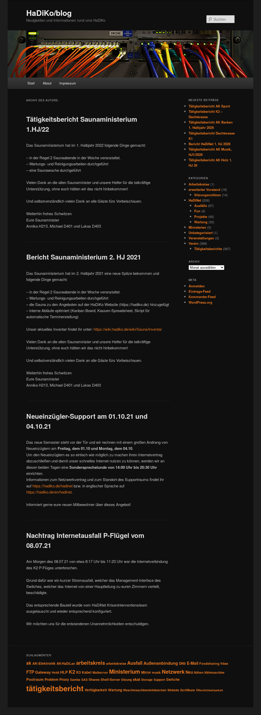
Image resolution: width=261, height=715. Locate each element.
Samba (75, 679)
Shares (94, 679)
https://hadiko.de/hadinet (52, 485)
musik (156, 672)
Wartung (200, 221)
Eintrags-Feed (200, 291)
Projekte (200, 216)
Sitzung (126, 679)
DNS (182, 663)
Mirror (146, 672)
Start (31, 83)
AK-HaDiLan (66, 663)
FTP (30, 672)
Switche (173, 679)
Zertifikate (187, 690)
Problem (51, 679)
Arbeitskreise (199, 184)
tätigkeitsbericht (55, 688)
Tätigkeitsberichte (208, 248)
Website (173, 690)
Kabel (87, 672)
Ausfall (134, 662)
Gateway (43, 672)
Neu (189, 672)
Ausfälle (200, 205)
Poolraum (35, 679)
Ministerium (124, 671)
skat (136, 679)
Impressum (67, 83)
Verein (194, 243)
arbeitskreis (90, 662)
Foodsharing (209, 663)
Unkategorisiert (201, 232)
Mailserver (100, 672)
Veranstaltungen (201, 238)
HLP (64, 672)
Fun (197, 210)
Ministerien (197, 227)
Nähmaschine (214, 672)
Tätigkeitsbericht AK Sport (209, 106)
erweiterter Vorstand (204, 189)
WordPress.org (200, 302)
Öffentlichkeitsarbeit (209, 690)
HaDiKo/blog (49, 12)
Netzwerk (173, 671)
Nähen (198, 672)
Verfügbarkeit (96, 689)
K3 (78, 672)
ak (28, 663)
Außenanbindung (160, 663)
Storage (147, 679)
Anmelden (197, 285)
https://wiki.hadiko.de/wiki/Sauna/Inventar (128, 329)
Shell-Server (110, 679)
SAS (84, 679)
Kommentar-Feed (202, 296)
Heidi (55, 672)
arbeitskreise (116, 663)
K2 (72, 671)
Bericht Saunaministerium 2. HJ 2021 (83, 257)
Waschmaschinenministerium (144, 690)
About (47, 83)
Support (159, 679)
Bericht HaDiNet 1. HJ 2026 (209, 143)
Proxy (64, 679)
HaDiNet (195, 200)
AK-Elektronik (44, 663)
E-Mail (192, 663)
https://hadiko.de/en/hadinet (49, 492)
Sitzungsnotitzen (207, 194)
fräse (224, 663)
